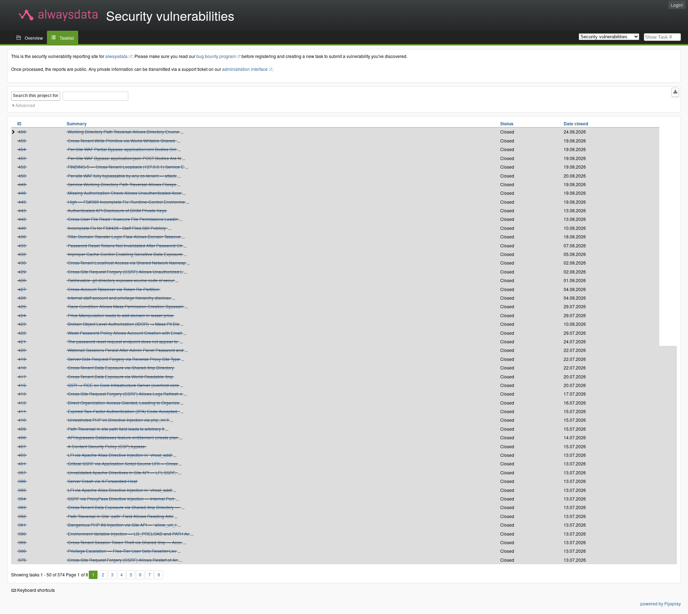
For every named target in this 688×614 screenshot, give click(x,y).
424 (22, 315)
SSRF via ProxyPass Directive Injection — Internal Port (121, 498)
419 (22, 359)
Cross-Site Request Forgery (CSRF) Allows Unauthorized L (125, 272)
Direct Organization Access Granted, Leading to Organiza (123, 403)
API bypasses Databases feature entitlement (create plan (123, 437)
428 (22, 280)
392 (22, 516)
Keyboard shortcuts (35, 590)
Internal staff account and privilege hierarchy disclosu (119, 298)
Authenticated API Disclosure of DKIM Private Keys (117, 210)
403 (22, 455)
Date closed (576, 123)
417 (22, 376)
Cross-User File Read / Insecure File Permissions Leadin (123, 219)
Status (506, 123)
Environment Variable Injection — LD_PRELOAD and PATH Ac (128, 534)
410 (22, 420)
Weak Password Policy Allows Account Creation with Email (125, 333)
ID (19, 123)
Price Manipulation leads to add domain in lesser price (120, 315)
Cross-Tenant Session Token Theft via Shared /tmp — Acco (125, 542)
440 (22, 228)
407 (22, 446)
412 (22, 403)
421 (22, 341)
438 (22, 236)
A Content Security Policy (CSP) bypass (107, 446)
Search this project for (35, 95)
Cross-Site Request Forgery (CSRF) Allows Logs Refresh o (125, 394)
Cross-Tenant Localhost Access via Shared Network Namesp (127, 263)
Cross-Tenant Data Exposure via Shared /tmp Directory (121, 367)
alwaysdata (116, 56)
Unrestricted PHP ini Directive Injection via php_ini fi (118, 420)
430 (22, 263)
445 (22, 202)
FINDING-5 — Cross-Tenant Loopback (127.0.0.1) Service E (126, 167)
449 (22, 184)
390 (22, 534)
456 (22, 132)
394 (22, 498)
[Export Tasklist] (675, 92)
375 (22, 560)
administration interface (245, 69)
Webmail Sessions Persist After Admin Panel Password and (125, 350)
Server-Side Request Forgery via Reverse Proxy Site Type (124, 359)
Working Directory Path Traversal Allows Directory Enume (123, 132)
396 (22, 481)
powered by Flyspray (660, 603)
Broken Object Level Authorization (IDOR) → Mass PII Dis (123, 324)
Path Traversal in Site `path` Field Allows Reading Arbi (120, 516)
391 (22, 525)
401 (22, 463)
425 (22, 306)
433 (22, 245)
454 (22, 149)
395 (22, 490)
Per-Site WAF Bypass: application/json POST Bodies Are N (124, 158)
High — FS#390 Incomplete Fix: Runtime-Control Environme (126, 202)
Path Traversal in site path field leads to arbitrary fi (116, 429)
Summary (77, 123)
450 (22, 176)
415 (22, 385)
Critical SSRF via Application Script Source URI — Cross (122, 463)
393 (22, 507)
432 (22, 254)
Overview (34, 38)
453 (22, 158)
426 (22, 298)
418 (22, 367)
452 (22, 167)
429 (22, 272)
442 (22, 219)
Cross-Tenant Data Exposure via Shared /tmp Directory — (124, 507)
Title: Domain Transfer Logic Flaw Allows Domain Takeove (124, 236)
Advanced (25, 105)
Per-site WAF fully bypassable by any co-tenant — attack (122, 176)
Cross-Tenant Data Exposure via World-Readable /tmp (120, 376)
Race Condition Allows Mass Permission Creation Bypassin (125, 306)
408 (22, 437)
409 (22, 429)
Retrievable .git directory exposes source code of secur (121, 280)
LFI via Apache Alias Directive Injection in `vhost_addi (120, 455)
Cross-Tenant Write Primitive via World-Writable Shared (122, 140)
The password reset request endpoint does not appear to (123, 341)
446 (22, 193)
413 (22, 394)
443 (22, 210)
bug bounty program (216, 56)
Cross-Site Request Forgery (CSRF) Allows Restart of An (123, 560)
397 (22, 472)
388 (22, 551)
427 (22, 289)
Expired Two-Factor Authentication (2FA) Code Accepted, (123, 411)
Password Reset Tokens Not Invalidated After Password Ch (125, 245)
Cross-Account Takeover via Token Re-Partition (113, 289)
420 (22, 350)
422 (22, 333)
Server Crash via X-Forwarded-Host (102, 481)
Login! (677, 5)
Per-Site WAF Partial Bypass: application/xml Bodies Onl (122, 149)
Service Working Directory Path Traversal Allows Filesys (122, 184)
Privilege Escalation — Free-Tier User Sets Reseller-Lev (122, 551)
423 (22, 324)
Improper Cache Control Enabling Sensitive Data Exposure (125, 254)
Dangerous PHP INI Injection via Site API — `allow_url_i (122, 525)
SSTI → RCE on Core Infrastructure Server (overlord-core (123, 385)
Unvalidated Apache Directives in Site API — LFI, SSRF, (122, 472)
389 (22, 542)
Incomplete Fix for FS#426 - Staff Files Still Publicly (117, 228)
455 (22, 140)
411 (22, 411)
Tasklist (66, 38)
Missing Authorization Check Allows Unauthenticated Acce (124, 193)
